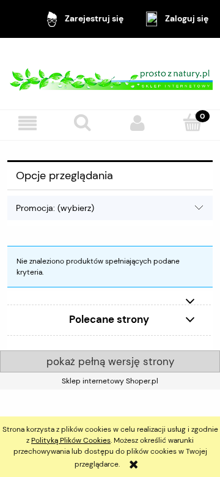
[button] (27, 123)
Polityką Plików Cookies (71, 440)
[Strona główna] (110, 73)
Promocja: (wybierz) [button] (55, 207)
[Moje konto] (137, 123)
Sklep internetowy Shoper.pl (110, 381)
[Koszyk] (192, 122)
